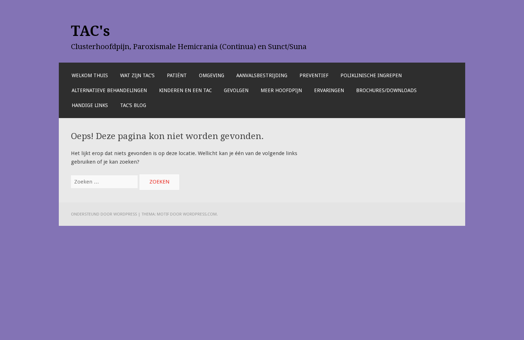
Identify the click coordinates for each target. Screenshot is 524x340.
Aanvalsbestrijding (261, 75)
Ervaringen (329, 90)
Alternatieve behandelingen (109, 90)
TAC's (90, 31)
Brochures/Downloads (386, 90)
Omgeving (211, 75)
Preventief (313, 75)
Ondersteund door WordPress (104, 214)
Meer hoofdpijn (281, 90)
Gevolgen (236, 90)
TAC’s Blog (133, 105)
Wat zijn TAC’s (137, 75)
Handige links (90, 105)
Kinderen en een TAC (185, 90)
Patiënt (177, 75)
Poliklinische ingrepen (371, 75)
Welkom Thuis (90, 75)
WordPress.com (200, 214)
